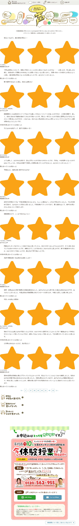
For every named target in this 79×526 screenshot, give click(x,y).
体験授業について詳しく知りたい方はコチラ (59, 522)
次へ (57, 390)
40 (42, 390)
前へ (22, 390)
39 (38, 390)
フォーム (54, 497)
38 (34, 390)
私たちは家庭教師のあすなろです (18, 2)
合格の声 (66, 2)
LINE (28, 497)
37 (30, 390)
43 (53, 390)
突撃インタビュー (52, 2)
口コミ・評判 (36, 2)
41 (45, 390)
